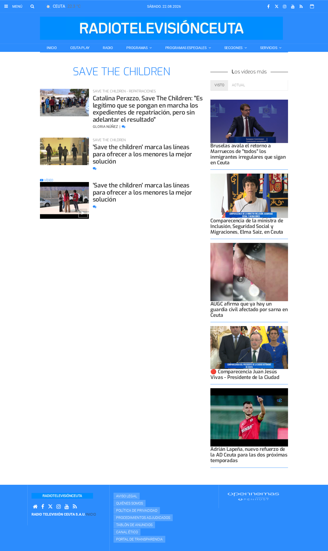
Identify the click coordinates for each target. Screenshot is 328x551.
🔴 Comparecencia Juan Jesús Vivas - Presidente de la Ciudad (244, 374)
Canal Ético (127, 532)
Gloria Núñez (106, 127)
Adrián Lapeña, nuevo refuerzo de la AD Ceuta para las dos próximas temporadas (249, 455)
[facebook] (268, 6)
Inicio (52, 48)
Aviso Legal (126, 496)
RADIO (108, 48)
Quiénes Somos (129, 503)
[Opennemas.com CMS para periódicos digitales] (253, 496)
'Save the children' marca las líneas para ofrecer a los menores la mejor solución (142, 154)
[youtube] (293, 6)
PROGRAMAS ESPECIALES (186, 48)
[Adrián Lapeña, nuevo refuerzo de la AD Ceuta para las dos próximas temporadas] (249, 417)
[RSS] (301, 6)
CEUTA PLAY (79, 48)
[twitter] (276, 6)
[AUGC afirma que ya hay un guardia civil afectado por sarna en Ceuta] (249, 272)
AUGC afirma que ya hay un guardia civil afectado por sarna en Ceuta (249, 309)
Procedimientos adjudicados (143, 518)
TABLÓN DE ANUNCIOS (134, 525)
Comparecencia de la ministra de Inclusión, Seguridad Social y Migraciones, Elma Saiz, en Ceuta (246, 226)
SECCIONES (233, 48)
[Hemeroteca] (312, 6)
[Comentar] (123, 127)
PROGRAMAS (137, 48)
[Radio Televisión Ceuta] (161, 28)
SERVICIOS (269, 48)
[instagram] (285, 6)
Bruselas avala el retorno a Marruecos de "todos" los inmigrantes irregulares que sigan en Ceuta (248, 154)
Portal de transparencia (139, 539)
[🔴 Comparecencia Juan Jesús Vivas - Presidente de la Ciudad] (249, 347)
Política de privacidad (136, 510)
